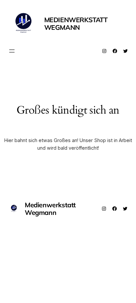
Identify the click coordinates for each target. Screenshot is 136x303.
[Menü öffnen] (12, 51)
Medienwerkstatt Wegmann (76, 23)
